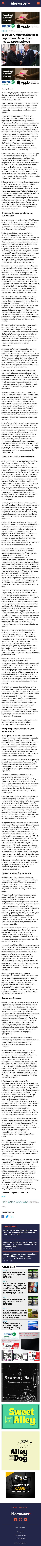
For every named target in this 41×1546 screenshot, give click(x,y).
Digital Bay (24, 1543)
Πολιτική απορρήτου (20, 1535)
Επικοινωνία (23, 1508)
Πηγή (3, 1196)
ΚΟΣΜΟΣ (4, 31)
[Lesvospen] (20, 4)
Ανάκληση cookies (20, 1538)
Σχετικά (14, 1508)
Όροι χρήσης (20, 1532)
